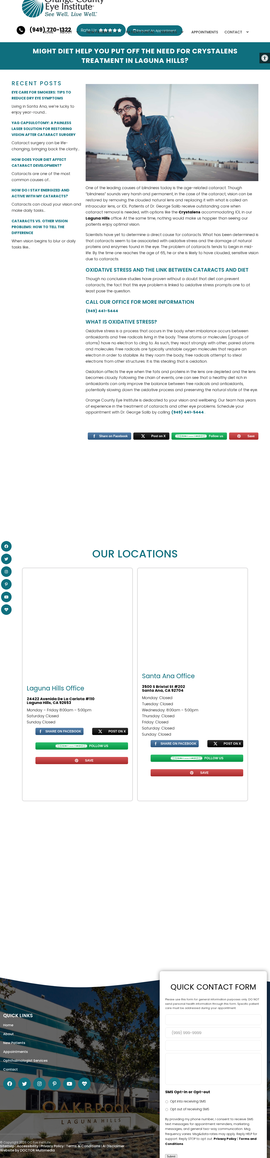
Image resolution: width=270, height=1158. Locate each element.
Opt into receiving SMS (188, 1101)
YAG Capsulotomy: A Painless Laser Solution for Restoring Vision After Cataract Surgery (44, 128)
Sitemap (7, 1146)
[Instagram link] (39, 1084)
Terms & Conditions (83, 1146)
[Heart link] (84, 1084)
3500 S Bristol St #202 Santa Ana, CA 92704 (163, 688)
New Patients (99, 32)
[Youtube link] (69, 1084)
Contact (233, 32)
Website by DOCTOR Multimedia (27, 1150)
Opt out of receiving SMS (189, 1109)
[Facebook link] (9, 1084)
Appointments (204, 32)
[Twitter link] (24, 1084)
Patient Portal (140, 32)
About (66, 32)
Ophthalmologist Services (25, 1060)
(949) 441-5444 (102, 310)
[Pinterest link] (54, 1084)
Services (169, 32)
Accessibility (27, 1146)
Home (48, 32)
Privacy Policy (52, 1146)
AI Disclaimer (113, 1146)
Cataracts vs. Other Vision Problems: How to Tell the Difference (40, 226)
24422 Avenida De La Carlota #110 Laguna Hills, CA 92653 (60, 701)
